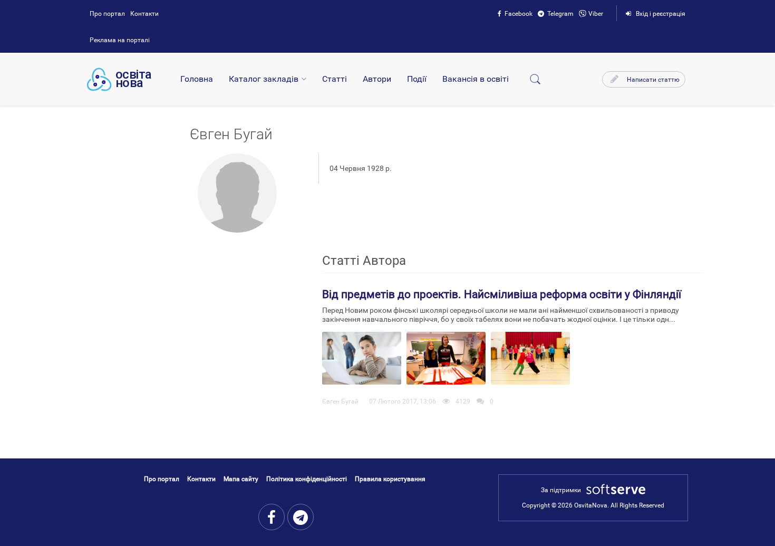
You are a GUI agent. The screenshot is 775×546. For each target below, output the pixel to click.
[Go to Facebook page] (271, 517)
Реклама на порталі (120, 40)
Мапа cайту (241, 479)
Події (417, 79)
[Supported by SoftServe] (613, 490)
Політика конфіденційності (306, 479)
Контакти (144, 13)
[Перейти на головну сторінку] (119, 79)
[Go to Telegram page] (300, 517)
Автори (377, 79)
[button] (643, 79)
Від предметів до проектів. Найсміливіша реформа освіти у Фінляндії (501, 294)
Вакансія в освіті (475, 79)
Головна (196, 79)
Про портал (107, 13)
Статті (334, 79)
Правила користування (390, 479)
